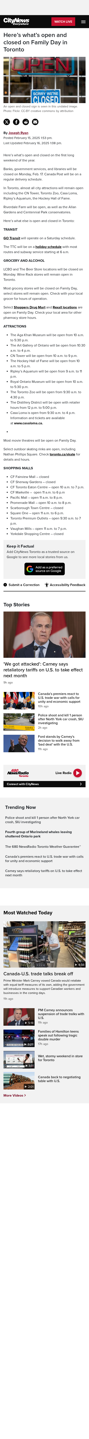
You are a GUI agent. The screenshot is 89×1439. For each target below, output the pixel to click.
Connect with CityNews (23, 784)
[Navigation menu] (84, 21)
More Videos (13, 1095)
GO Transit (11, 238)
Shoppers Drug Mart (29, 307)
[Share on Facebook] (16, 122)
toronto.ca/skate (62, 454)
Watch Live (63, 22)
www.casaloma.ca (28, 423)
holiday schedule (48, 247)
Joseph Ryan (18, 133)
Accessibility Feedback (67, 585)
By (15, 133)
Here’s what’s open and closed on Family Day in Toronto (35, 42)
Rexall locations (65, 307)
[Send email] (35, 122)
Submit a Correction (24, 585)
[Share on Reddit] (25, 122)
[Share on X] (6, 122)
